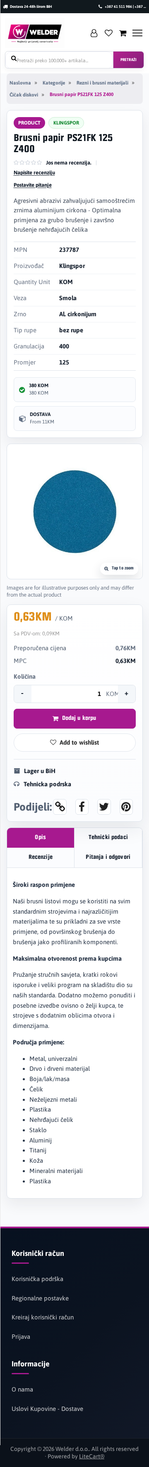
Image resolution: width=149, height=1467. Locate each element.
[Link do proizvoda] (59, 807)
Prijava (21, 1336)
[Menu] (137, 33)
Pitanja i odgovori (108, 857)
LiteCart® (91, 1456)
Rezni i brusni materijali (102, 83)
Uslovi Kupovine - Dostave (47, 1408)
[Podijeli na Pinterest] (126, 807)
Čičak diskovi (24, 95)
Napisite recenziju (34, 172)
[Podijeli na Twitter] (104, 807)
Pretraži (128, 60)
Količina (25, 676)
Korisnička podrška (37, 1278)
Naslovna (20, 83)
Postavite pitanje (33, 185)
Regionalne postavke (40, 1298)
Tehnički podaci (108, 838)
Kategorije (54, 83)
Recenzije (41, 857)
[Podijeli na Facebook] (82, 807)
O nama (22, 1389)
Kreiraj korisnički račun (43, 1317)
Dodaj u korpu (79, 718)
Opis (40, 838)
